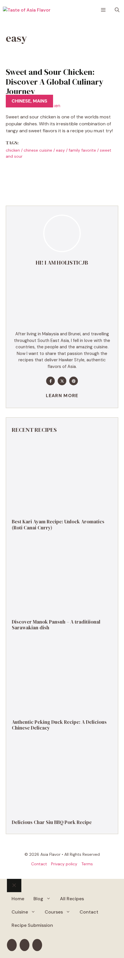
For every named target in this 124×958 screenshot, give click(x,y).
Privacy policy (64, 863)
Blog (38, 899)
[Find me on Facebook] (50, 381)
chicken (13, 150)
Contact (39, 863)
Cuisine (20, 912)
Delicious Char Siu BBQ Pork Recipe (52, 822)
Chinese (21, 101)
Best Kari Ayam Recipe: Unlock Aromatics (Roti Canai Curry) (58, 524)
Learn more (62, 395)
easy (60, 150)
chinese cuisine (38, 150)
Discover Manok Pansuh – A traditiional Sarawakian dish (56, 624)
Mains (40, 101)
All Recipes (72, 899)
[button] (117, 10)
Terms (87, 863)
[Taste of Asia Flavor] (26, 10)
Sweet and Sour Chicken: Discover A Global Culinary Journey (55, 81)
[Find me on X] (62, 381)
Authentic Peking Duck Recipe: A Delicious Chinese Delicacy (59, 725)
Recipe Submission (32, 925)
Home (18, 899)
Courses (54, 912)
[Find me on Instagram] (73, 381)
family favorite (82, 150)
